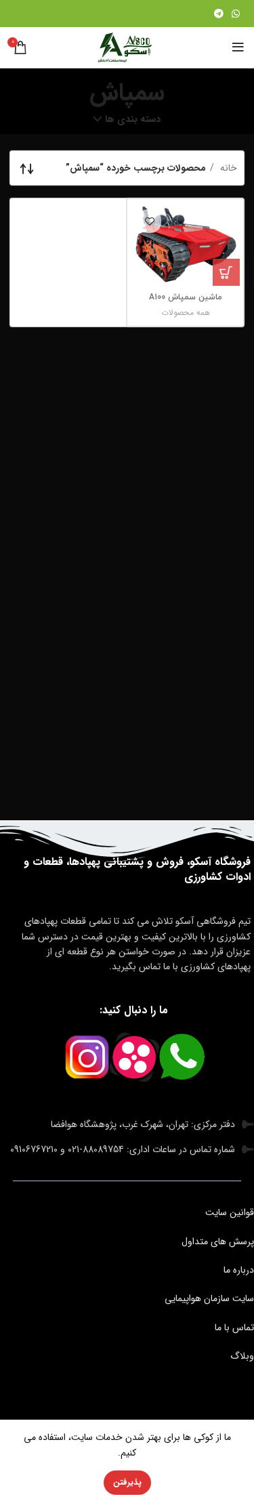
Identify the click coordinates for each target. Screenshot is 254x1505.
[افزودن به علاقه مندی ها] (149, 221)
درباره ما (239, 1270)
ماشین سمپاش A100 (185, 297)
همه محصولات (185, 312)
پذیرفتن (127, 1482)
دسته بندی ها (133, 119)
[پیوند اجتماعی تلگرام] (219, 13)
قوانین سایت (229, 1212)
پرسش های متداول (218, 1241)
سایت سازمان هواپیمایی (209, 1298)
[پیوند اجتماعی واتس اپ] (236, 13)
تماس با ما (234, 1327)
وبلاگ (242, 1356)
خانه (227, 168)
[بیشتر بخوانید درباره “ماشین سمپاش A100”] (226, 272)
